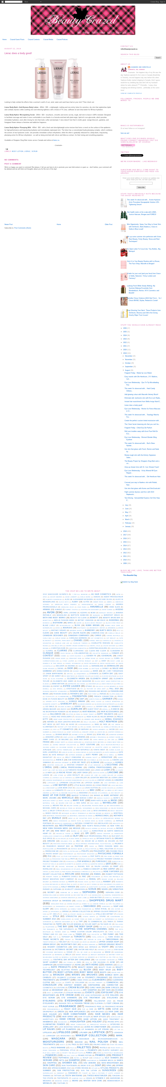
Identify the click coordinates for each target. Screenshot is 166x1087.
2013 (125, 549)
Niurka (74, 831)
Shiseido (66, 901)
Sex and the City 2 (81, 895)
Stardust (89, 914)
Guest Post (93, 709)
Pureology (101, 861)
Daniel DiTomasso (73, 663)
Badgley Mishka (106, 612)
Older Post (108, 224)
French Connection (104, 696)
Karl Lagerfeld (50, 752)
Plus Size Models (71, 856)
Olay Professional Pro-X (96, 836)
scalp (85, 1058)
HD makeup (74, 711)
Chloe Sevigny (109, 645)
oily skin (84, 1044)
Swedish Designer (62, 921)
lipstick (98, 1032)
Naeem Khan (90, 821)
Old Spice (47, 838)
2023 (125, 339)
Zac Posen (68, 962)
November (129, 359)
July (126, 505)
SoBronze (106, 906)
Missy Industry (116, 810)
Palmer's (119, 843)
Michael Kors (49, 808)
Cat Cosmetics (97, 638)
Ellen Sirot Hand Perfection (107, 681)
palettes (84, 1047)
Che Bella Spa (57, 645)
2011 (125, 556)
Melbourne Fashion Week (92, 805)
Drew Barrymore (54, 673)
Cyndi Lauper (68, 661)
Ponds (84, 856)
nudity (62, 1044)
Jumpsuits (116, 747)
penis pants (116, 1047)
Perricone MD (52, 851)
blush (87, 970)
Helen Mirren (107, 716)
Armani (46, 609)
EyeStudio (71, 688)
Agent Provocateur (113, 597)
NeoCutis (117, 823)
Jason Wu (101, 732)
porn (99, 1053)
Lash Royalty (73, 775)
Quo (108, 864)
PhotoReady (68, 853)
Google (89, 706)
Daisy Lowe (115, 661)
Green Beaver (49, 709)
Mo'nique (65, 813)
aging (78, 965)
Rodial (92, 879)
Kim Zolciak (104, 760)
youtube (61, 1083)
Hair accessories (110, 712)
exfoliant (107, 992)
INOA (105, 724)
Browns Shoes (76, 630)
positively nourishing (113, 1053)
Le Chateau (67, 777)
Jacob (112, 729)
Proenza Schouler (86, 859)
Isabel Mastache (93, 727)
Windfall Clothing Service (73, 957)
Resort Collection (52, 874)
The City (102, 926)
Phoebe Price (116, 851)
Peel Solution (106, 848)
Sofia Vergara (60, 909)
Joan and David (81, 739)
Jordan (46, 744)
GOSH (71, 699)
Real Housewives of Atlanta (68, 869)
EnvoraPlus (94, 683)
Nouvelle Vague (63, 833)
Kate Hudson (110, 752)
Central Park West (63, 640)
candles (47, 977)
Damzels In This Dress (52, 663)
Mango (97, 795)
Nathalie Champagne (63, 823)
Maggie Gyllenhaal (100, 793)
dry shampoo (90, 990)
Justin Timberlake (64, 750)
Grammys (115, 706)
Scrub (35, 151)
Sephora (89, 892)
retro (76, 1058)
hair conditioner (75, 1014)
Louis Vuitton (91, 788)
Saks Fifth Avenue (50, 887)
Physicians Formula (110, 854)
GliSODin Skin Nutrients (105, 704)
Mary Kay (78, 800)
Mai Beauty (115, 793)
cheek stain (82, 980)
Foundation (79, 696)
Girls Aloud (96, 701)
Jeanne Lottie (78, 734)
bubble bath (111, 975)
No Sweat (84, 831)
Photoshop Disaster (85, 853)
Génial (105, 709)
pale (72, 1047)
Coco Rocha (66, 653)
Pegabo (120, 848)
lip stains (103, 1029)
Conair (115, 653)
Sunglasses (66, 919)
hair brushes (97, 1011)
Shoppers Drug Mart (106, 900)
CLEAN (46, 633)
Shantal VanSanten (113, 895)
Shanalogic (97, 895)
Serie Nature (65, 895)
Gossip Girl (101, 706)
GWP (82, 699)
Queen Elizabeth (66, 864)
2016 (125, 538)
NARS (45, 821)
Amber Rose (98, 602)
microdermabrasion (108, 1039)
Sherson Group (50, 900)
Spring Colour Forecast (106, 911)
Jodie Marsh (98, 739)
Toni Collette (93, 934)
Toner (79, 934)
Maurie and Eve (66, 803)
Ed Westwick (69, 676)
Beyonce (101, 620)
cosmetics (48, 987)
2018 (125, 531)
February (128, 523)
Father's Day (76, 694)
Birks (70, 623)
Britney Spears (58, 630)
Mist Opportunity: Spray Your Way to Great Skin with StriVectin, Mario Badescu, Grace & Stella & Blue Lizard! (144, 226)
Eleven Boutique (109, 676)
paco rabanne (58, 1048)
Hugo (71, 724)
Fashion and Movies (98, 691)
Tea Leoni (119, 924)
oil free (72, 1044)
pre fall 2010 (69, 1055)
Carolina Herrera (78, 638)
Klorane (95, 762)
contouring (94, 985)
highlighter (77, 1022)
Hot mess (47, 724)
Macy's (55, 793)
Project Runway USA (53, 861)
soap (98, 1065)
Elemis (96, 676)
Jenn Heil (101, 734)
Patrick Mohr (76, 848)
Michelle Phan (66, 808)
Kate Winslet (58, 755)
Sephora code (113, 892)
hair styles (100, 1017)
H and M (115, 709)
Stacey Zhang (76, 914)
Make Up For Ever (54, 795)
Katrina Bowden (75, 755)
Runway (107, 882)
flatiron (99, 1003)
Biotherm (58, 623)
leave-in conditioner (95, 1027)
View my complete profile (131, 93)
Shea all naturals (113, 897)
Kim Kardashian (75, 760)
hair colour (50, 1014)
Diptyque (95, 668)
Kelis (59, 757)
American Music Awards (66, 604)
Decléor (60, 666)
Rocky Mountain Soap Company (58, 879)
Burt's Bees (106, 630)
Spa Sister (115, 909)
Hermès (50, 722)
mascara (58, 1038)
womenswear (113, 1081)
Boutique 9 (82, 628)
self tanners (112, 1058)
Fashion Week (77, 691)
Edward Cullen (84, 676)
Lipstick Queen (92, 782)
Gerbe (120, 699)
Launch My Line (91, 775)
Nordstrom (97, 831)
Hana (78, 714)
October (128, 363)
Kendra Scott (91, 757)
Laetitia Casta (98, 772)
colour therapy (96, 982)
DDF (96, 661)
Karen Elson (114, 750)
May (127, 512)
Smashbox (89, 906)
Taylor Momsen (74, 924)
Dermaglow (113, 666)
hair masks (102, 1014)
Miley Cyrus (56, 810)
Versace (93, 947)
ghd (91, 1009)
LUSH (107, 770)
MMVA (110, 790)
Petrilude (74, 851)
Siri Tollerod (114, 904)
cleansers (99, 980)
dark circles (112, 988)
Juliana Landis (49, 747)
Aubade (58, 609)
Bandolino (62, 615)
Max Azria (81, 803)
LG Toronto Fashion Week (78, 770)
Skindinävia (61, 906)
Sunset (98, 919)
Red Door (55, 871)
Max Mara (94, 803)
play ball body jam (51, 1053)
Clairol (49, 651)
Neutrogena (67, 826)
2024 (125, 335)
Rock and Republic (112, 876)
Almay (75, 602)
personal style (67, 1050)
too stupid (48, 1078)
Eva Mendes (111, 686)
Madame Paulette (68, 793)
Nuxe (77, 833)
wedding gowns (61, 1081)
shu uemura (89, 1063)
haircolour (116, 1016)
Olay (76, 836)
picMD (81, 1050)
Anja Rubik (82, 607)
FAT (81, 688)
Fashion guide (60, 694)
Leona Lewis (117, 777)
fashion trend (82, 1003)
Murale (56, 818)
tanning (46, 1075)
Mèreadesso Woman (111, 818)
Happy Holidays (105, 714)
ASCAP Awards (56, 597)
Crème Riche (90, 658)
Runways (119, 881)
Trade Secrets (51, 939)
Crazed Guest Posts (17, 39)
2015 (125, 542)
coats (68, 982)
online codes (99, 1044)
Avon (51, 612)
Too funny (108, 934)
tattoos (58, 1075)
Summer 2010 (49, 919)
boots (103, 972)
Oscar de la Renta (94, 841)
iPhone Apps (113, 1022)
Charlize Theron (80, 643)
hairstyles (48, 1019)
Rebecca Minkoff (91, 869)
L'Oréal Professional (71, 767)
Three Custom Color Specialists (87, 931)
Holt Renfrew (108, 722)
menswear (84, 1039)
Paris (91, 846)
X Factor (102, 957)
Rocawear (96, 876)
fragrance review (114, 1006)
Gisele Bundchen (112, 701)
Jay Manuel (47, 734)
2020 (125, 350)
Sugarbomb (115, 916)
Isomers (46, 729)
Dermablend (98, 666)
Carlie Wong (60, 638)
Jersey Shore (115, 737)
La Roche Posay (64, 772)
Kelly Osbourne (73, 757)
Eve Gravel (58, 688)
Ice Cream (116, 724)
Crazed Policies (62, 39)
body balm (105, 970)
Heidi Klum (92, 716)
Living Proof (102, 785)
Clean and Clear (97, 651)
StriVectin (71, 916)
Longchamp (50, 788)
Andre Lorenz (104, 604)
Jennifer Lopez (52, 737)
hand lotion (90, 1019)
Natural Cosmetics (84, 823)
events (89, 992)
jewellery (48, 1027)
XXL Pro (112, 957)
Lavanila (55, 777)
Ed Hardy (56, 676)
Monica (107, 813)
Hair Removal (89, 712)
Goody (78, 706)
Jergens (81, 737)
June (127, 509)
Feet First (92, 694)
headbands (62, 1022)
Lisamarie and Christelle (140, 67)
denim (45, 990)
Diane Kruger (48, 668)
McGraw (46, 805)
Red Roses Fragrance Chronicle (76, 871)
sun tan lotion (89, 1070)
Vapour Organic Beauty (110, 944)
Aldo (67, 599)
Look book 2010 (65, 788)
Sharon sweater (68, 897)
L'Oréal (47, 767)
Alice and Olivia (104, 599)
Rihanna (85, 874)
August (128, 370)
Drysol (70, 673)
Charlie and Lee (62, 643)
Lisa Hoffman (110, 782)
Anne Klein (114, 607)
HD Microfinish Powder (54, 711)
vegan (89, 1078)
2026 (125, 328)
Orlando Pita (66, 841)
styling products (109, 1068)
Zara (79, 962)
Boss (58, 628)
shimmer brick (106, 1060)
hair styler (84, 1016)
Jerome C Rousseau (98, 737)
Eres (119, 683)
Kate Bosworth (95, 752)
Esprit (56, 686)
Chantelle (107, 640)
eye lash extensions (91, 995)
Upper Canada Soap (109, 942)
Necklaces (103, 823)
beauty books (85, 967)
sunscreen (109, 1070)
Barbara (96, 615)
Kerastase (107, 757)
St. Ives (53, 914)
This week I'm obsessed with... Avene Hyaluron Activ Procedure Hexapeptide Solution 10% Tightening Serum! (143, 202)
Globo (120, 704)
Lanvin (46, 775)
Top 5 (55, 937)
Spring (65, 911)
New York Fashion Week (55, 828)
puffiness (64, 1058)
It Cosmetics (66, 729)
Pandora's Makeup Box (58, 846)
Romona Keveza (58, 881)
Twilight (63, 942)
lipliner (83, 1032)
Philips (85, 851)
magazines (66, 1035)
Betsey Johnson (86, 620)
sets (61, 1060)
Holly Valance (90, 722)
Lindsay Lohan (104, 780)
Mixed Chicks (52, 813)
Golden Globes (64, 706)
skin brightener (110, 1063)
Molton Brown (95, 813)
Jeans (89, 734)
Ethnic (89, 686)
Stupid (103, 916)
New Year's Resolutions (94, 826)
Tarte (59, 924)
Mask (114, 800)
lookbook (118, 1032)
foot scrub (48, 1006)
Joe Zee (111, 739)
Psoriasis (70, 861)
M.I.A (85, 790)
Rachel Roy (84, 866)
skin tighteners (69, 1065)
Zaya (87, 962)
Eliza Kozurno (57, 678)
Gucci (63, 709)
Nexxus (77, 828)
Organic (119, 838)
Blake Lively (49, 625)
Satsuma (57, 889)
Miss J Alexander (72, 810)
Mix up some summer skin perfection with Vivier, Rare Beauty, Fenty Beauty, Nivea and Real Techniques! (144, 239)
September (129, 367)
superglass (48, 1073)
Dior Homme (83, 668)
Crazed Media (48, 39)
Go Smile (50, 706)
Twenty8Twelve (49, 942)
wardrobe (115, 1078)
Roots (71, 881)
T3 (74, 921)
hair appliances (77, 1012)
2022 (125, 342)
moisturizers (53, 1041)
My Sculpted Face (84, 818)
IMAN (97, 724)
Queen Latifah (82, 864)
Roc (84, 876)
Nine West (60, 831)
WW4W (107, 952)
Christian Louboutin (77, 648)
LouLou (79, 788)
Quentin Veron (97, 864)
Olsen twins (74, 838)
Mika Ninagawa (102, 808)
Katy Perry (92, 755)
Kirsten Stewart (62, 762)
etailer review (73, 992)
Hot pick (60, 724)
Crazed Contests (34, 39)
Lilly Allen (89, 780)
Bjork (79, 623)
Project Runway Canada (108, 859)
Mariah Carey (86, 798)
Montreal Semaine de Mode (81, 815)
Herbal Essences (114, 719)
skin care (49, 1065)
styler (94, 1068)
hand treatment (111, 1019)
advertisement (64, 965)
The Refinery (115, 926)
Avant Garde (107, 609)
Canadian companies (78, 635)
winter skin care (92, 1081)
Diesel (61, 668)
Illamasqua (48, 727)
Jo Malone (63, 739)
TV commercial (95, 921)
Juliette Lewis (101, 747)
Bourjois (67, 628)
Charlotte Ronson (100, 643)
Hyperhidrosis (84, 724)
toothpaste (62, 1078)
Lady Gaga (82, 772)
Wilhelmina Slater (50, 957)
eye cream (67, 995)
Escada (46, 686)
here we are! (125, 133)
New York (115, 826)
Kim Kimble (91, 760)
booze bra (116, 972)
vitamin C (100, 1078)
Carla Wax (47, 638)
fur (83, 1009)
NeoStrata (48, 826)
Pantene (79, 846)
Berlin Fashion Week (64, 620)
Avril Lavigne (70, 612)
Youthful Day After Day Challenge (71, 960)
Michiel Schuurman (84, 808)
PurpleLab (116, 861)
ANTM (118, 594)
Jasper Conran (114, 732)
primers (100, 1055)
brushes (92, 975)
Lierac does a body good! (18, 53)
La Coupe (119, 770)
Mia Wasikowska (113, 805)
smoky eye (86, 1065)
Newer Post (8, 224)
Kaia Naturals (83, 750)
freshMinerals (53, 1009)
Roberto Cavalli (70, 876)
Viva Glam (118, 949)
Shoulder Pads (57, 904)
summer (47, 1070)
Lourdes (119, 788)
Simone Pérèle (99, 904)
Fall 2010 (114, 689)
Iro (81, 727)
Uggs (85, 942)
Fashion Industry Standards (55, 691)
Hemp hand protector (62, 719)
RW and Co (48, 866)
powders (51, 1055)
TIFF (81, 921)
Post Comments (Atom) (22, 228)
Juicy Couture (87, 744)
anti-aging (91, 965)
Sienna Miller (73, 904)
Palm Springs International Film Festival (93, 843)
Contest (48, 656)
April (127, 516)
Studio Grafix (89, 916)
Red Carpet (109, 869)
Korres (119, 762)
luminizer (51, 1035)
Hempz (78, 719)
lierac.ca (56, 140)
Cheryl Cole (95, 645)
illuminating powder (54, 1024)
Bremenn (111, 628)
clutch (58, 982)
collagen (79, 982)
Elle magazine (84, 681)
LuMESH (48, 790)
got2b (115, 1009)
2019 (125, 353)
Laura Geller (107, 775)
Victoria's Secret (64, 949)
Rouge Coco (83, 881)
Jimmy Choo (48, 739)
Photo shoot (52, 853)
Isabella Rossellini (112, 727)
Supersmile (110, 919)
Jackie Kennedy (99, 729)
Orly (78, 841)
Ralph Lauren (102, 866)
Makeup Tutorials (80, 795)
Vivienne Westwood (54, 952)
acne (112, 962)
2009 (125, 563)
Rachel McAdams (66, 866)
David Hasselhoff (107, 663)
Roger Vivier (107, 879)
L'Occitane (111, 765)
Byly (119, 630)
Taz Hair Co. (106, 924)
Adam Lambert (71, 597)
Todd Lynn (67, 934)
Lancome (113, 772)
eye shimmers (69, 998)
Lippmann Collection (70, 782)
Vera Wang (78, 947)
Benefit (94, 618)
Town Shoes (114, 937)
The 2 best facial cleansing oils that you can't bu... (142, 424)
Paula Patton (90, 848)
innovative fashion (98, 1024)
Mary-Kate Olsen (99, 800)
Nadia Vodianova (60, 821)
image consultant (78, 1024)
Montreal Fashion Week (57, 815)
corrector (112, 985)
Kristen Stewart (75, 765)
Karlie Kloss (67, 752)
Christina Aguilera (98, 648)
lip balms (49, 1029)
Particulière (48, 848)
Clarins (62, 651)
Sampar (83, 887)
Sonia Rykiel (101, 909)
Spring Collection (81, 911)
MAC (92, 790)
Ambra (109, 602)
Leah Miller (81, 777)
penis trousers (49, 1050)
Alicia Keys (64, 602)
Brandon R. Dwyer (97, 628)
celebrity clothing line (69, 977)
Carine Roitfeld (113, 635)
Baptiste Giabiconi (80, 615)
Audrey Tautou (71, 609)
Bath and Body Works (54, 618)
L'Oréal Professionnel (100, 767)
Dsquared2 (81, 673)
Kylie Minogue (94, 765)
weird (75, 1081)
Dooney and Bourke (81, 671)
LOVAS (97, 770)
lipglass (47, 1032)
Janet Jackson (73, 732)
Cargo (98, 635)
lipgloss (63, 1032)
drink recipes (74, 990)
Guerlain (76, 709)
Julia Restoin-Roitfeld (110, 744)
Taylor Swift (91, 924)
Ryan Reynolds (51, 884)
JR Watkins (83, 729)
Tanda (110, 921)
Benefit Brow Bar (111, 617)
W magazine (96, 952)
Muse (70, 818)
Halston (69, 714)
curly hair (95, 988)
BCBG (93, 612)
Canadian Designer (53, 635)
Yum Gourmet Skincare (105, 959)
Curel (117, 658)
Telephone (49, 926)
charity (65, 980)
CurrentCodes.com (51, 661)
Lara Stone (58, 775)
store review (81, 1068)
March (127, 519)
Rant (116, 866)
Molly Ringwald (79, 813)
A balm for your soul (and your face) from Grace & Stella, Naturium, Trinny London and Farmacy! (144, 276)
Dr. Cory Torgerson (113, 671)
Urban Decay (49, 944)
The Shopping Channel (92, 929)
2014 (125, 545)
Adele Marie (85, 597)
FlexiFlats (50, 696)
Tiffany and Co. (50, 934)
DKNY (104, 661)
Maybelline (110, 803)
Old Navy (116, 836)
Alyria (86, 602)
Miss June (87, 810)
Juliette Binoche (84, 747)
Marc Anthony (111, 795)
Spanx (45, 911)
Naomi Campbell (105, 821)
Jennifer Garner (116, 734)
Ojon (67, 836)
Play (58, 856)
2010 (125, 560)
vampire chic (77, 1078)
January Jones (88, 732)
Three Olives (114, 931)
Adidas (97, 597)
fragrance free (93, 1006)
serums (47, 1060)
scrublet (97, 1058)
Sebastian (118, 889)
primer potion (85, 1055)
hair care (114, 1012)
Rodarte (81, 879)
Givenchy (66, 704)
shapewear (91, 1060)
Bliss (77, 625)
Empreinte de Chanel (77, 683)
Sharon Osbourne (50, 897)
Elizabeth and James (63, 681)
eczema (119, 990)
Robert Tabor (52, 876)
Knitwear (108, 762)
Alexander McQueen (83, 599)
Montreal (118, 813)
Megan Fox (58, 805)
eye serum (49, 998)
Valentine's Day (69, 944)
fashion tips (65, 1003)
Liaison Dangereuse (73, 780)
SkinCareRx (47, 906)
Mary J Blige (64, 800)
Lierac (27, 151)
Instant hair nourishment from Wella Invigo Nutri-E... (143, 401)
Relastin (96, 871)
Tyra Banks (74, 942)
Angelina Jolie (67, 607)
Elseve (46, 683)
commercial (112, 982)
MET (103, 790)
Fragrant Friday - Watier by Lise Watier (138, 373)
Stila (56, 916)
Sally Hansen (68, 887)
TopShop (66, 937)
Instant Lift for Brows (67, 727)
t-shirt (85, 1073)
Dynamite (94, 673)
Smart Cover (74, 906)
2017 (125, 535)
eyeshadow (74, 1000)
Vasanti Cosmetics (57, 947)
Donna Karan (63, 671)
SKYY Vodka (92, 884)
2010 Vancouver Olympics (55, 594)
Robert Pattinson (114, 874)
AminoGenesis (87, 604)
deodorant (57, 990)
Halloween (55, 714)
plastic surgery (111, 1050)
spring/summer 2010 (61, 1068)
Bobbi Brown (93, 625)
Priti (72, 859)
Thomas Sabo (60, 931)
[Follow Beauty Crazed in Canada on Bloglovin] (128, 147)
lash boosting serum (69, 1027)
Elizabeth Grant (99, 678)
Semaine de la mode (69, 892)
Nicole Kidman (91, 828)
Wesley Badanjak (98, 954)
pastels (103, 1047)
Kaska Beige (81, 752)
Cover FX (91, 656)
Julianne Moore (66, 747)
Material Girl (49, 803)
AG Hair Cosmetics (101, 594)
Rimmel (97, 874)
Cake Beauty (61, 633)
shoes (120, 1060)
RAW (119, 864)
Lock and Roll (117, 785)
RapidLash (48, 869)
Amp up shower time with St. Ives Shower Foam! (142, 467)
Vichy (105, 947)
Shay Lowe (82, 897)
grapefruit (48, 1011)
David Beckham (90, 663)
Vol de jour (82, 952)
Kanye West (99, 750)
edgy (49, 992)
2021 (125, 346)
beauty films (105, 967)
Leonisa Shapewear (54, 780)
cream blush (76, 987)
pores (89, 1053)
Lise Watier (60, 785)
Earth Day (107, 673)
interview (115, 1024)
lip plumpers (69, 1029)
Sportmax (55, 911)
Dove (95, 671)
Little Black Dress (83, 785)
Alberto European (54, 599)
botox (46, 975)
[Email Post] (6, 149)
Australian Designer (90, 609)
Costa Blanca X (76, 656)
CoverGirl (106, 656)
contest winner (73, 985)
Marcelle (68, 798)
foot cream (113, 1003)
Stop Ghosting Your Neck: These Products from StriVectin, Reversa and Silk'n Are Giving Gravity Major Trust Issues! (144, 312)
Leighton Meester (99, 777)
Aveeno (119, 609)
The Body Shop (83, 927)
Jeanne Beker (61, 734)
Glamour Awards (85, 704)
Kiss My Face (79, 762)
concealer (50, 985)
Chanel (78, 640)
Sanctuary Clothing (97, 887)
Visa (109, 949)
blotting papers (69, 970)
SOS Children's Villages (110, 884)
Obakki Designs (103, 833)
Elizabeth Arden (76, 678)
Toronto (79, 937)
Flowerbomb (63, 696)
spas (108, 1065)
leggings (115, 1027)
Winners (91, 957)
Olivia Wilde (61, 838)
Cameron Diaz (97, 633)
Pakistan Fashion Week (63, 843)
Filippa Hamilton (116, 694)
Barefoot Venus (112, 615)
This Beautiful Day (130, 575)
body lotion (17, 151)
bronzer (58, 975)
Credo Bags (60, 658)
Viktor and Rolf (86, 949)
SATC (75, 884)
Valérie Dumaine (88, 944)
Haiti (45, 714)
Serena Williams (50, 895)
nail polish (99, 1041)
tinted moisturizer (97, 1076)
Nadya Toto (76, 821)
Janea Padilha (58, 732)
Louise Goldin (107, 788)
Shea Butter (96, 897)
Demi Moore (83, 666)
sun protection (66, 1070)
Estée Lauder (71, 686)
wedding (47, 1081)
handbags (48, 1022)
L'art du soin (56, 770)
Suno (90, 919)
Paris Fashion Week (109, 846)
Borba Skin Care (112, 625)
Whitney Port (114, 954)
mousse (79, 1042)
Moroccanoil (102, 816)
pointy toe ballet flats (72, 1053)
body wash (86, 972)
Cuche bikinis (104, 658)
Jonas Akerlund (75, 742)
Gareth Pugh (94, 699)
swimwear (73, 1073)
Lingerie (118, 780)
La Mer (48, 772)
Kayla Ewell (109, 755)
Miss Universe (100, 810)
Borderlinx (47, 628)
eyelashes (112, 998)
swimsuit (60, 1073)
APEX (45, 597)
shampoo (74, 1060)
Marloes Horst (49, 800)
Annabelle (96, 607)
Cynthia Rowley (84, 661)
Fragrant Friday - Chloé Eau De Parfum (138, 428)
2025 (125, 332)
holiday (97, 1022)
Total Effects (98, 937)
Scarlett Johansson (75, 889)
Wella (68, 954)
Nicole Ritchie (107, 828)
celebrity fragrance (96, 977)
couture (60, 987)
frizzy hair (70, 1009)
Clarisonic (78, 651)
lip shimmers (87, 1029)
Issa (55, 729)
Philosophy (99, 851)
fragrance (67, 1006)
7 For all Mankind (80, 594)
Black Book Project (94, 623)
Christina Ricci (117, 648)
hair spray (68, 1017)
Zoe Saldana (99, 962)
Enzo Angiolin (108, 683)
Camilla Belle (114, 633)
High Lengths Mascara (69, 722)
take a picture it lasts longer (106, 1073)
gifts (101, 1009)
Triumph (79, 939)
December (129, 356)
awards (109, 965)
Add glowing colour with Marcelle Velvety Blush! (141, 394)
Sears (105, 889)
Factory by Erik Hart (96, 688)
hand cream (67, 1019)
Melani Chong (73, 805)
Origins (51, 841)
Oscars (111, 841)
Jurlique (47, 750)
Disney (105, 668)
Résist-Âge (65, 884)
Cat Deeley (111, 638)
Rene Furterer (111, 871)
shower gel (69, 1063)
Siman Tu (85, 904)
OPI (87, 833)
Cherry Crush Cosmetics (76, 645)
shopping (52, 1063)
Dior (70, 668)
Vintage (101, 949)
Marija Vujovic (103, 798)
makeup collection (91, 1035)
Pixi (50, 856)
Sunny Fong (79, 919)
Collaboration (81, 653)
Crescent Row (75, 658)
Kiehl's (59, 760)
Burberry (90, 630)
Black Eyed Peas (113, 623)
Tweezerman (112, 939)
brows (76, 975)
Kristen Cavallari (55, 765)
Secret (51, 892)
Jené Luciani (68, 737)
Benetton (47, 620)
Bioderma (114, 620)
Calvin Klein (79, 633)
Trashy (68, 939)
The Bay (62, 927)
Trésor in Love (94, 939)
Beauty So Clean (78, 617)
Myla (98, 818)
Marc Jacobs (50, 798)
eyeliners (49, 1001)
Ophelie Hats (87, 838)
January (128, 526)
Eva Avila (99, 686)
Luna (69, 790)
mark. (119, 1036)
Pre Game (108, 856)
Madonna (83, 793)
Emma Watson (58, 683)
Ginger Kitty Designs (55, 701)
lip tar (117, 1029)
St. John (63, 914)
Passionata (62, 848)
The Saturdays (66, 929)
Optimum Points (103, 838)
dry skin (106, 990)
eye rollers (112, 995)
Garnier (107, 699)
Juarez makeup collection (64, 744)
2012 (125, 553)
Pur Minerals (84, 861)
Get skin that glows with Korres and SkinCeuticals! (142, 488)
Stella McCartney (105, 914)
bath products (61, 967)
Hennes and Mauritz (92, 719)
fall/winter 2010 (102, 1001)
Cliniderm (115, 651)
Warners (58, 954)
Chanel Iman (94, 640)
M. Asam (77, 790)
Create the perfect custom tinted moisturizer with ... (143, 420)
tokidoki (116, 1075)
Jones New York (114, 742)
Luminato (59, 790)
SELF (82, 884)
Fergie (103, 694)
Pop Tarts (95, 856)
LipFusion (51, 782)
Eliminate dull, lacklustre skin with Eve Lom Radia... (143, 398)
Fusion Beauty (58, 699)
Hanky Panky (88, 714)
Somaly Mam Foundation (81, 909)
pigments (92, 1050)
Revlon (69, 874)
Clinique (48, 653)
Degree (71, 666)
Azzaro (83, 612)
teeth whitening (73, 1076)
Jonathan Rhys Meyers (94, 742)
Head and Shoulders (61, 716)
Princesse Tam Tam (59, 859)
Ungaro (93, 942)
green (61, 1012)
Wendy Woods (81, 954)
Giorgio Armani (77, 701)
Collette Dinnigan (100, 653)
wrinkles (47, 1083)
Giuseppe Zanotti (50, 704)
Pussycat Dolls (49, 864)
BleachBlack (65, 625)
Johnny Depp (59, 742)
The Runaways (49, 929)
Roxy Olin (96, 881)
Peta (65, 851)
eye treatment (92, 998)
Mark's (117, 798)
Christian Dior (58, 648)
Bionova (46, 623)
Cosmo (63, 656)
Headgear (79, 716)
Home (4, 39)
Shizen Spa (81, 900)
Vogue (70, 952)
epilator (58, 992)
